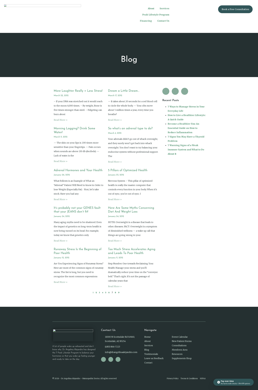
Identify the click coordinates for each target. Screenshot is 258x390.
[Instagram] (165, 91)
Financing (146, 20)
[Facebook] (175, 91)
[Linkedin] (184, 91)
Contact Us (163, 20)
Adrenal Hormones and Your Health (78, 170)
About (151, 8)
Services (164, 8)
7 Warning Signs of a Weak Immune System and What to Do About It (186, 149)
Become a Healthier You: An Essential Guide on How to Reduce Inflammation (183, 128)
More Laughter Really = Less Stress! (78, 90)
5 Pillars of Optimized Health (127, 170)
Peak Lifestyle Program (155, 14)
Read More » (60, 120)
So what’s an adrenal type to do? (130, 128)
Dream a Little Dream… (123, 90)
